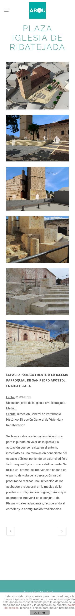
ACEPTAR (39, 612)
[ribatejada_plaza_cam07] (37, 213)
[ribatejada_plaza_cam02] (37, 164)
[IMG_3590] (37, 369)
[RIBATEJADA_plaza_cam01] (37, 112)
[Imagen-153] (37, 317)
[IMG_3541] (37, 265)
